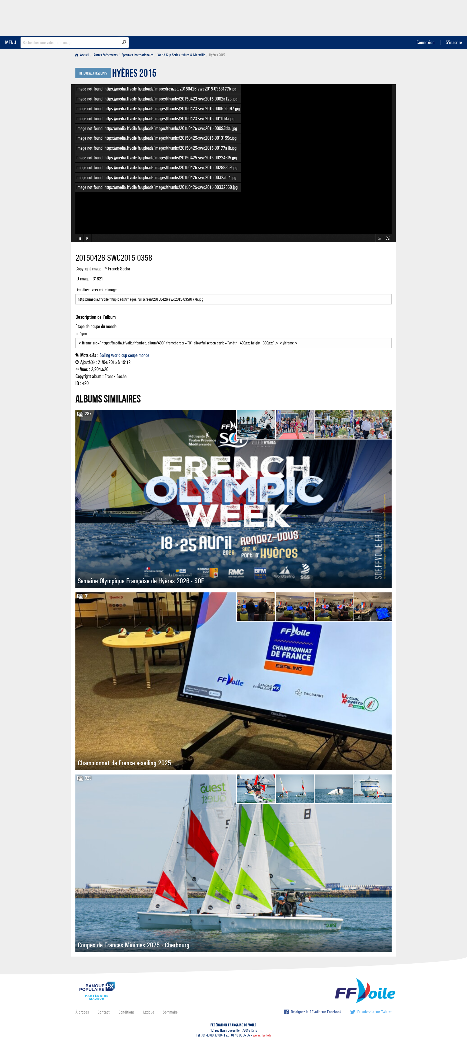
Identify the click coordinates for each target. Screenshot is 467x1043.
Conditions (126, 1012)
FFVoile (357, 17)
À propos (82, 1012)
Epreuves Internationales (137, 55)
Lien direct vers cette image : (97, 289)
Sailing (104, 355)
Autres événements (106, 55)
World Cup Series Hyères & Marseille (181, 55)
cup (124, 355)
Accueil (84, 55)
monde (144, 355)
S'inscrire (454, 42)
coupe (133, 355)
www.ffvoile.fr (262, 1035)
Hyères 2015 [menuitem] (217, 55)
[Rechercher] (124, 42)
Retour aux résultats (93, 73)
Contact (104, 1012)
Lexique (148, 1012)
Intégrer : (82, 333)
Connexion (425, 42)
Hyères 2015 (134, 74)
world (115, 355)
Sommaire (170, 1012)
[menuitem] (83, 55)
